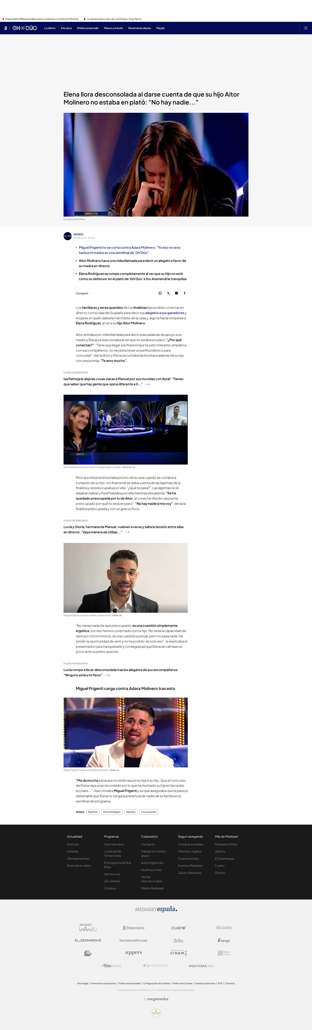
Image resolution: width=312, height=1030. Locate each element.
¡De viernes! (112, 881)
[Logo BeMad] (88, 953)
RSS (220, 983)
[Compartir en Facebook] (184, 293)
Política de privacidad (129, 983)
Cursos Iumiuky (188, 858)
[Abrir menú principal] (306, 28)
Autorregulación (152, 862)
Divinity (220, 873)
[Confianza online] (156, 1016)
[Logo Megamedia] (158, 999)
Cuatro (220, 865)
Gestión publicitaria (205, 983)
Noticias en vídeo (79, 865)
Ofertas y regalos (190, 851)
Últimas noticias (78, 858)
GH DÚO (78, 234)
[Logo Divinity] (224, 927)
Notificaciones (151, 870)
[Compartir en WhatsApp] (160, 293)
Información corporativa (103, 983)
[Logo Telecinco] (133, 927)
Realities (93, 812)
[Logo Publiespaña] (156, 965)
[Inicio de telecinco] (5, 28)
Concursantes (148, 812)
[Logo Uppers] (133, 953)
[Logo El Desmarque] (88, 940)
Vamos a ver (112, 874)
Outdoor (110, 888)
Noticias (73, 844)
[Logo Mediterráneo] (201, 965)
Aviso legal (82, 983)
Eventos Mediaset (190, 865)
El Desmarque (224, 858)
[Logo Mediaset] (156, 911)
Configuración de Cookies (156, 983)
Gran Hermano (114, 844)
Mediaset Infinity (226, 844)
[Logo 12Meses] (224, 953)
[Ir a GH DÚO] (24, 27)
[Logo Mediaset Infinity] (88, 927)
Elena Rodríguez (112, 812)
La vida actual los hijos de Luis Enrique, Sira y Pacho (114, 19)
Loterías (72, 851)
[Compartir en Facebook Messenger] (176, 293)
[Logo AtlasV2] (110, 965)
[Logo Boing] (179, 940)
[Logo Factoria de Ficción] (133, 940)
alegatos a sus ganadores (165, 313)
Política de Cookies (182, 983)
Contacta (147, 844)
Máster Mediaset (152, 888)
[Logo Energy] (224, 940)
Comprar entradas (190, 844)
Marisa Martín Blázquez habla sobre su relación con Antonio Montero (42, 19)
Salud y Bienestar (190, 873)
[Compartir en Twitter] (168, 293)
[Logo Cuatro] (179, 927)
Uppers (220, 851)
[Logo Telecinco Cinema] (178, 953)
